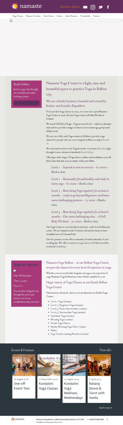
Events (59, 16)
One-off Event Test (22, 385)
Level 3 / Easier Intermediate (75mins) (69, 308)
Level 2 (101, 148)
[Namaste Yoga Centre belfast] (26, 6)
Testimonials (85, 16)
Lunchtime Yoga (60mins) (62, 316)
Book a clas (57, 172)
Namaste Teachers (33, 16)
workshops (61, 246)
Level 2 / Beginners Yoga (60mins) (67, 305)
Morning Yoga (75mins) (62, 319)
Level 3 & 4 (86, 152)
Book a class (86, 184)
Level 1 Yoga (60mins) (61, 301)
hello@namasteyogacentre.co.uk (49, 422)
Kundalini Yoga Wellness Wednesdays (73, 390)
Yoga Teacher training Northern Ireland (69, 334)
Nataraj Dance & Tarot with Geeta (97, 390)
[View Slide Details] (66, 46)
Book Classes (48, 16)
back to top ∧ (105, 408)
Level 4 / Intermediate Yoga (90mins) (68, 312)
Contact (96, 16)
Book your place (26, 103)
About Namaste (71, 16)
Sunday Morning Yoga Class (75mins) (68, 326)
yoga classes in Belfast (89, 243)
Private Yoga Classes (60, 323)
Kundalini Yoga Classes (48, 385)
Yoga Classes (18, 16)
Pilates (54, 330)
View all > (106, 350)
